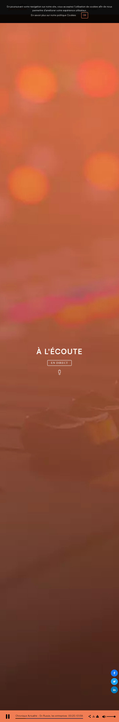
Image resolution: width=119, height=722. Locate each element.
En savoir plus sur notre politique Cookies (53, 15)
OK (84, 15)
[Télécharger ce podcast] (93, 717)
